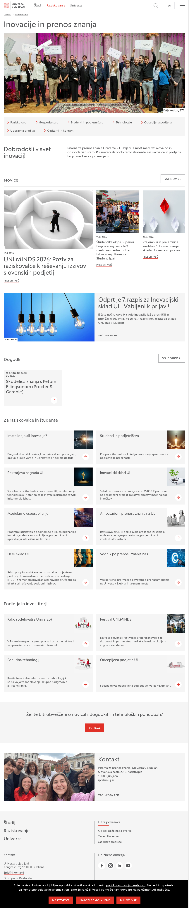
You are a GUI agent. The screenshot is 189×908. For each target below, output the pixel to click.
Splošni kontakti (14, 873)
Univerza (76, 5)
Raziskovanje (56, 5)
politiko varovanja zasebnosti (125, 885)
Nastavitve (60, 900)
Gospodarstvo (48, 122)
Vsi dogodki (171, 358)
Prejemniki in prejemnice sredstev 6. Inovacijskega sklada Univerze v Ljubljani (162, 246)
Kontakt (109, 760)
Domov (7, 15)
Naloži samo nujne (95, 900)
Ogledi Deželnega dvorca (115, 831)
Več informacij (108, 795)
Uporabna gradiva (22, 130)
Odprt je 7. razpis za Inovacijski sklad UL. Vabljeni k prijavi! (138, 303)
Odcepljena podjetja (158, 122)
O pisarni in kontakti (60, 130)
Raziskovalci (18, 122)
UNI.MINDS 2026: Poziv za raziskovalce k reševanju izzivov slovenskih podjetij (45, 266)
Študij (38, 5)
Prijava (94, 728)
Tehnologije (124, 122)
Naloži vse (128, 900)
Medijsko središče (110, 842)
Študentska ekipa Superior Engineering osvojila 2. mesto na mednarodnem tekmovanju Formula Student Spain (115, 250)
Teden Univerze (108, 836)
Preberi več (11, 281)
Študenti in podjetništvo (87, 122)
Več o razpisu (107, 336)
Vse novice (172, 179)
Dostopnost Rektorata (18, 878)
